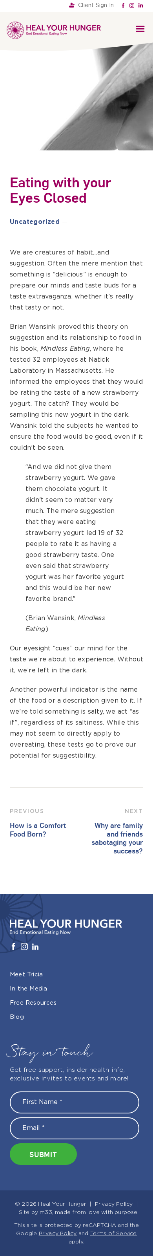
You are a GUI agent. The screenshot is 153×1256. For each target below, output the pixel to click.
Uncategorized (35, 222)
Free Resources (33, 1002)
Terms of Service (113, 1233)
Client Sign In (96, 5)
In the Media (28, 988)
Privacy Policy (114, 1204)
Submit (43, 1154)
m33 (46, 1212)
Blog (17, 1017)
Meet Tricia (26, 974)
